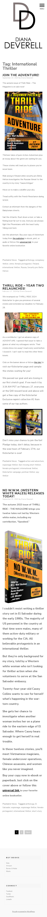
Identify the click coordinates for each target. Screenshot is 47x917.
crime (11, 263)
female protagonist (23, 263)
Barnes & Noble (11, 868)
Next (28, 832)
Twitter (8, 894)
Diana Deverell (27, 78)
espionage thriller (10, 464)
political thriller (28, 472)
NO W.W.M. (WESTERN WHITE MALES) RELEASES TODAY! (23, 493)
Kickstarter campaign (12, 472)
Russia (24, 267)
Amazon (9, 866)
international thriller (11, 267)
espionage (15, 807)
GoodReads (10, 897)
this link (37, 362)
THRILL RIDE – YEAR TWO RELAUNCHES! (23, 287)
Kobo (7, 863)
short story (37, 811)
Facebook (9, 891)
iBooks (8, 871)
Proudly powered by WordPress (23, 912)
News (14, 260)
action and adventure (34, 461)
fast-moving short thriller (30, 464)
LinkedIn (9, 899)
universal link (25, 242)
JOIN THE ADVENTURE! (21, 75)
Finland (36, 263)
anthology (29, 260)
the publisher (18, 238)
